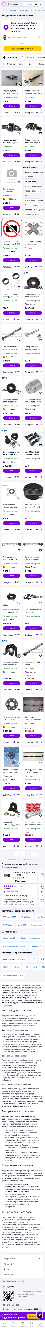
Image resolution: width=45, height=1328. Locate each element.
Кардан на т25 (9, 938)
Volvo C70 (22, 925)
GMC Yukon (7, 925)
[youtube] (4, 1305)
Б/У (30, 64)
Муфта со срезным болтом (14, 946)
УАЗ (26, 967)
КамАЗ (16, 967)
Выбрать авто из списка (22, 49)
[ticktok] (17, 1305)
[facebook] (8, 1305)
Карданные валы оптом (13, 975)
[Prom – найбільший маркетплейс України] (4, 4)
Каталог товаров (9, 10)
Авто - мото (25, 10)
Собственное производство (14, 959)
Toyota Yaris (26, 917)
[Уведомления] (41, 4)
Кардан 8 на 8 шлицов (30, 938)
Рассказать (34, 1316)
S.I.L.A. (5, 967)
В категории (13, 4)
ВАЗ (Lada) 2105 (9, 917)
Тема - (12, 1281)
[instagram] (13, 1305)
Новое (41, 64)
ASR (35, 967)
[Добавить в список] (19, 84)
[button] (11, 106)
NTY (33, 959)
